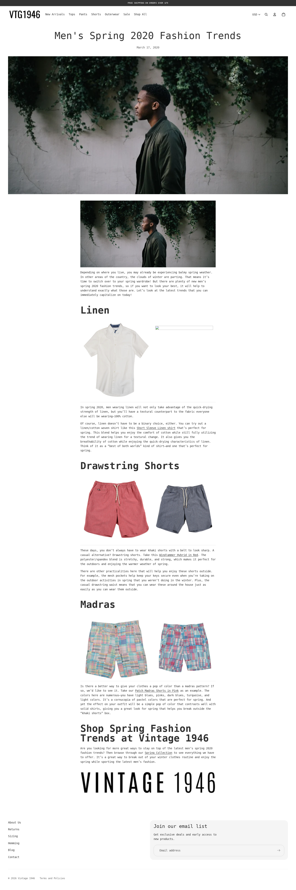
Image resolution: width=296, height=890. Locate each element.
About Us (14, 822)
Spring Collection (158, 752)
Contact (13, 857)
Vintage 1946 (26, 878)
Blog (11, 850)
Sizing (13, 836)
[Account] (274, 14)
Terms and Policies (52, 878)
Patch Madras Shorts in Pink (157, 690)
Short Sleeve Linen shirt (156, 428)
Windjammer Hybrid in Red (178, 555)
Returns (13, 829)
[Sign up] (279, 850)
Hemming (13, 843)
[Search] (266, 14)
